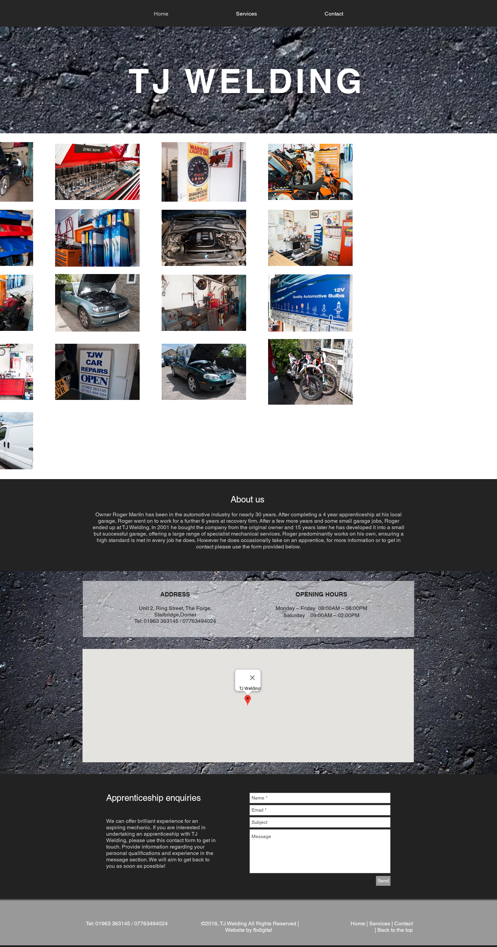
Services (379, 923)
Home (358, 923)
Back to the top (395, 930)
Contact (403, 923)
